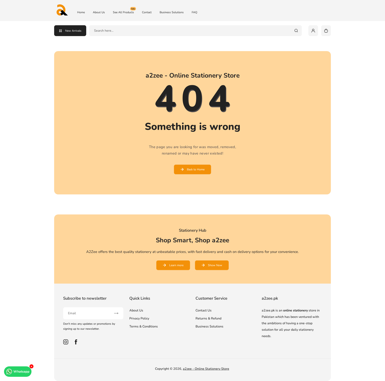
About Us (99, 12)
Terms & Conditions (143, 326)
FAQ (194, 12)
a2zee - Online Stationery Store (206, 369)
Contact (147, 12)
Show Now (215, 265)
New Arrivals (73, 31)
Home (81, 12)
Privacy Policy (139, 318)
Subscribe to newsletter (84, 298)
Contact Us (204, 310)
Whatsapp (21, 371)
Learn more (176, 265)
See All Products (124, 12)
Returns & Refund (208, 318)
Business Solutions (172, 12)
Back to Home (196, 169)
